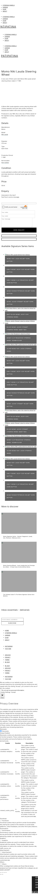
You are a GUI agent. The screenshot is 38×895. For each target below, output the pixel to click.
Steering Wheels (11, 633)
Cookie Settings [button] (5, 692)
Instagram (8, 646)
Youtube (8, 649)
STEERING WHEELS (9, 5)
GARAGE (5, 7)
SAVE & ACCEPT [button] (5, 870)
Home (7, 630)
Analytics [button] (3, 838)
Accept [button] (13, 692)
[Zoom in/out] (6, 872)
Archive (8, 655)
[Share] (2, 872)
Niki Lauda (4, 134)
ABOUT (5, 11)
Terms (7, 660)
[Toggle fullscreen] (4, 872)
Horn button (5, 162)
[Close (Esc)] (0, 872)
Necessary (5, 731)
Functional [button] (3, 818)
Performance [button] (4, 828)
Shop (7, 637)
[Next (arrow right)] (2, 874)
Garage (7, 635)
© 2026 (7, 662)
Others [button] (2, 862)
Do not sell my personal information (13, 690)
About (7, 640)
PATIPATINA (9, 55)
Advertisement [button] (4, 850)
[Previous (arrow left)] (0, 874)
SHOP (4, 9)
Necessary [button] (3, 729)
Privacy (7, 657)
